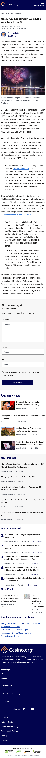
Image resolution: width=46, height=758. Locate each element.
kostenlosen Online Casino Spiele (16, 632)
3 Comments (32, 585)
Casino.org (24, 755)
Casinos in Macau (21, 168)
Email (5, 359)
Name (5, 347)
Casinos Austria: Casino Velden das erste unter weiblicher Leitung (10, 598)
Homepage (5, 669)
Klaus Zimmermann (8, 422)
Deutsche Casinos (33, 623)
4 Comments (34, 563)
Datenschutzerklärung (9, 726)
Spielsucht (5, 740)
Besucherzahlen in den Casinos (16, 214)
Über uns (4, 674)
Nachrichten (6, 13)
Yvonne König (9, 585)
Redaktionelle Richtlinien (10, 731)
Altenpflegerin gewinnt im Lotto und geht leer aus (20, 477)
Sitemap (4, 735)
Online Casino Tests (10, 636)
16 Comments (37, 541)
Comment (7, 319)
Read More (11, 36)
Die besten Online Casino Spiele (15, 629)
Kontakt (4, 678)
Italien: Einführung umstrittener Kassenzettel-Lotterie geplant (38, 601)
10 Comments (37, 552)
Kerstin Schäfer (13, 33)
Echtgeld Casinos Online (12, 623)
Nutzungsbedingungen (10, 722)
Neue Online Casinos (10, 626)
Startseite (4, 717)
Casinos (17, 13)
